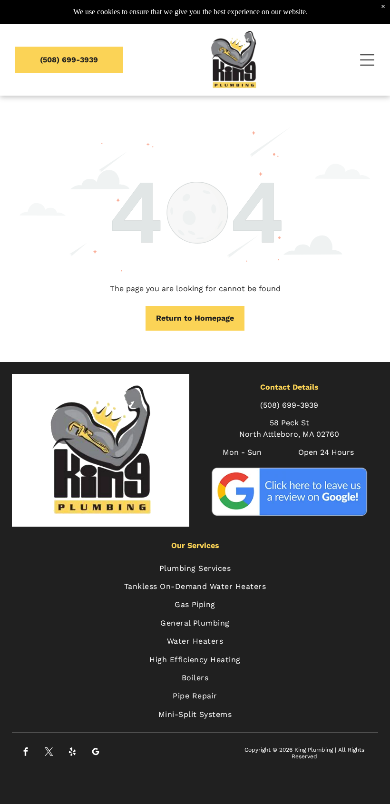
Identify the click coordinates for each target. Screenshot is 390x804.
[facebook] (26, 753)
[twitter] (49, 753)
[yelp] (72, 753)
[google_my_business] (95, 753)
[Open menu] (367, 60)
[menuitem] (195, 568)
